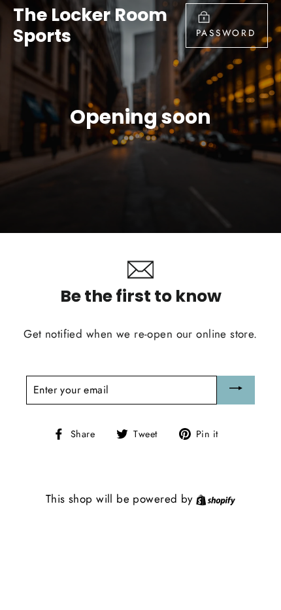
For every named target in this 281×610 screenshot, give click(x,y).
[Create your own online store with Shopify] (215, 499)
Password (226, 32)
